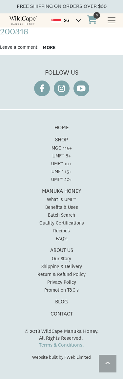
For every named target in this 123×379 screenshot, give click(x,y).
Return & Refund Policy (61, 274)
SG (67, 20)
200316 (14, 32)
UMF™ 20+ (61, 179)
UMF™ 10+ (61, 164)
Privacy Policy (61, 282)
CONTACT (62, 313)
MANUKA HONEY (61, 191)
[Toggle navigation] (111, 20)
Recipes (61, 231)
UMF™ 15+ (61, 171)
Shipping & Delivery (61, 266)
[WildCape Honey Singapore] (23, 20)
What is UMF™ (61, 199)
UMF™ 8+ (61, 156)
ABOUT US (61, 250)
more (49, 47)
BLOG (61, 301)
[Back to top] (107, 363)
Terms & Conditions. (61, 345)
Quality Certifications (61, 223)
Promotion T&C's (61, 290)
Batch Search (61, 215)
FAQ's (62, 239)
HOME (61, 127)
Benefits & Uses (61, 207)
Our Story (61, 259)
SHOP (61, 139)
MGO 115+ (61, 148)
